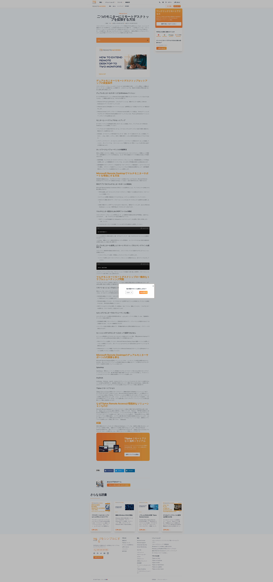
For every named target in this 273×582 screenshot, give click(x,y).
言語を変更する (143, 292)
